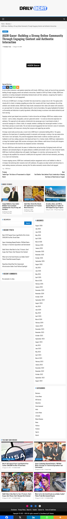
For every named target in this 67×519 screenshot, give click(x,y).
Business (5, 31)
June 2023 (38, 348)
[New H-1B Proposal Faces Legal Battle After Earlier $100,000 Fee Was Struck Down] (17, 451)
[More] (17, 87)
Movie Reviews (39, 419)
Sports (37, 432)
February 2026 (39, 245)
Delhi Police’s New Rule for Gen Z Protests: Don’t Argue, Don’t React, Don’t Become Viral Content (16, 495)
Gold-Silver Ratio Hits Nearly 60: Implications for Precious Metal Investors (33, 206)
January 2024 (39, 326)
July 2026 (38, 229)
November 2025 (39, 255)
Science (37, 429)
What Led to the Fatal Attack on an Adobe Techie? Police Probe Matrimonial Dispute (50, 495)
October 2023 (39, 335)
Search (7, 219)
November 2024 (39, 293)
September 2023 (39, 339)
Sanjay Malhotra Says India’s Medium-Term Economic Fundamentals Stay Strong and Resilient (11, 206)
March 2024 (38, 319)
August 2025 (38, 264)
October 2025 (39, 258)
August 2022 (38, 381)
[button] (3, 19)
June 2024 (38, 310)
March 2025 (38, 281)
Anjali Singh (48, 469)
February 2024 (39, 323)
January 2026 (39, 248)
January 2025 (39, 287)
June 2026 (38, 232)
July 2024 (38, 306)
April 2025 (38, 277)
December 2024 (39, 290)
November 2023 (39, 332)
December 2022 (39, 368)
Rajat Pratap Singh (8, 213)
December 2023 (39, 329)
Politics (37, 426)
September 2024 (40, 300)
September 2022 (39, 378)
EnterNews (43, 513)
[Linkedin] (10, 87)
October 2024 (39, 297)
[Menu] (3, 19)
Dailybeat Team (7, 46)
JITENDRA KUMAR (16, 467)
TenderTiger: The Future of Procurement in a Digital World (16, 174)
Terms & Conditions (50, 510)
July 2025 (38, 268)
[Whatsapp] (14, 87)
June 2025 (38, 271)
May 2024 (38, 313)
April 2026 (38, 238)
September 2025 (39, 261)
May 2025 (38, 274)
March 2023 (38, 358)
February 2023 (39, 361)
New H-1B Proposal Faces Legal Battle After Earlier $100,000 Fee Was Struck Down (15, 464)
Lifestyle (37, 416)
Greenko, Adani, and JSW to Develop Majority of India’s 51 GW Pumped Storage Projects (54, 206)
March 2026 (38, 242)
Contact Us (41, 510)
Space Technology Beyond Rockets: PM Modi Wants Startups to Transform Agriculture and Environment (49, 465)
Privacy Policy (21, 510)
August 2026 (38, 226)
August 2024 (38, 303)
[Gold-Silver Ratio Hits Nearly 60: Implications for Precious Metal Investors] (33, 193)
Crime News (38, 396)
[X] (7, 87)
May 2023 (38, 352)
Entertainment (39, 406)
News (32, 199)
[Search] (64, 19)
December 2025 (39, 251)
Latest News (56, 199)
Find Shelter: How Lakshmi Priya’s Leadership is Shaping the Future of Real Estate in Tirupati (49, 174)
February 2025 (39, 284)
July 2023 (38, 345)
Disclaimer (14, 510)
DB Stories (38, 400)
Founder (35, 510)
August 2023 (38, 342)
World (37, 435)
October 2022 (39, 374)
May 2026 (38, 235)
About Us (29, 510)
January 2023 (39, 365)
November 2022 (39, 371)
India (36, 409)
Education (38, 403)
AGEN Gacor (7, 168)
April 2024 (38, 316)
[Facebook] (4, 87)
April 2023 (38, 355)
